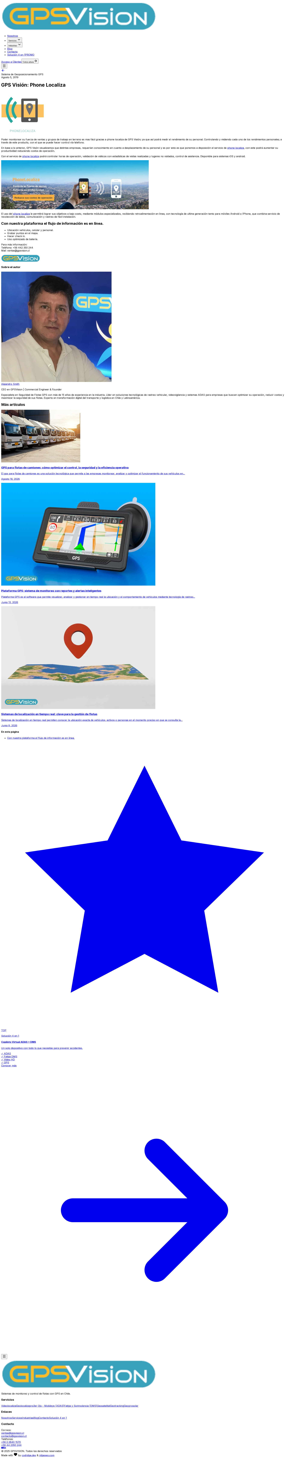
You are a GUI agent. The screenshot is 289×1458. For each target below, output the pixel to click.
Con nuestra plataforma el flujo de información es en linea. (41, 737)
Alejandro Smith (10, 384)
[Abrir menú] (4, 66)
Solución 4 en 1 (20, 54)
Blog (9, 48)
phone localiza (235, 147)
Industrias (12, 46)
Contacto (12, 51)
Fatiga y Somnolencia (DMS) (80, 1405)
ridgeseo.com (46, 1455)
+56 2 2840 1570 (11, 1442)
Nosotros (12, 35)
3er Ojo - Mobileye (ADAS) (48, 1405)
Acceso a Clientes (11, 61)
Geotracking (117, 1405)
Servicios (12, 41)
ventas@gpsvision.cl (12, 1433)
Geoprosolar (131, 1405)
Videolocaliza (8, 1405)
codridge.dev (29, 1455)
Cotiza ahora (28, 62)
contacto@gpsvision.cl (14, 1436)
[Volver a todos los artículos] (3, 71)
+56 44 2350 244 (11, 1445)
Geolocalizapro (24, 1405)
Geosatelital (103, 1405)
